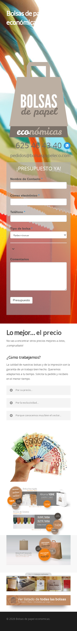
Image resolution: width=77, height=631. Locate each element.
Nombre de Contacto (26, 179)
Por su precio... (24, 390)
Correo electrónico (24, 195)
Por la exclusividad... (27, 402)
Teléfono (17, 212)
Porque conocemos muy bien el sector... (38, 415)
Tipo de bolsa (21, 228)
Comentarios (19, 259)
